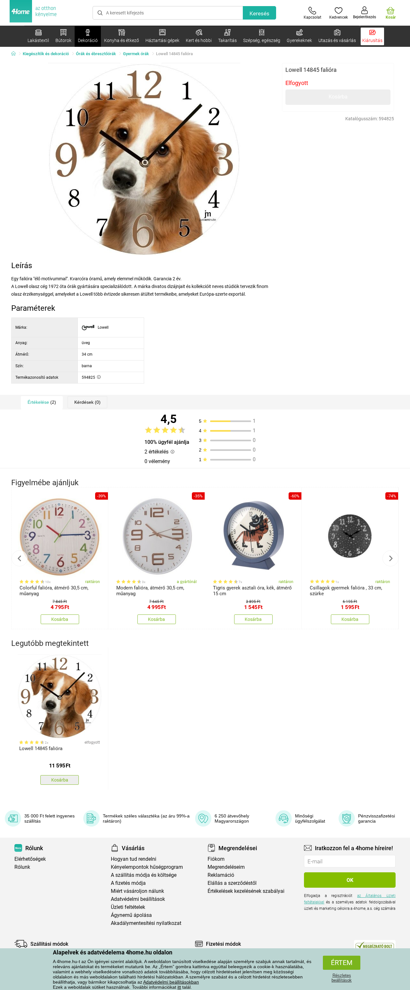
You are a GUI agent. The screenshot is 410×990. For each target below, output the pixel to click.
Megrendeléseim (226, 867)
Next (390, 558)
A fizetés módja (128, 883)
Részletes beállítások (342, 978)
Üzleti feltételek (128, 907)
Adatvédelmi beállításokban (171, 982)
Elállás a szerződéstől (232, 883)
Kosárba (338, 97)
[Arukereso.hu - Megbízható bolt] (375, 945)
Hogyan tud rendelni (133, 859)
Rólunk (22, 867)
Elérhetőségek (30, 859)
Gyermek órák (136, 53)
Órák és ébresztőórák (96, 53)
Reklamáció (221, 875)
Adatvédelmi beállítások (138, 899)
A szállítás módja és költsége (143, 875)
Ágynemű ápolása (131, 915)
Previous (20, 558)
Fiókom (216, 859)
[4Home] (15, 54)
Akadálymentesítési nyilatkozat (146, 923)
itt (179, 987)
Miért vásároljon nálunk (137, 891)
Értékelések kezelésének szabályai (246, 891)
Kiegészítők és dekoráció (46, 53)
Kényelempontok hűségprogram (147, 867)
